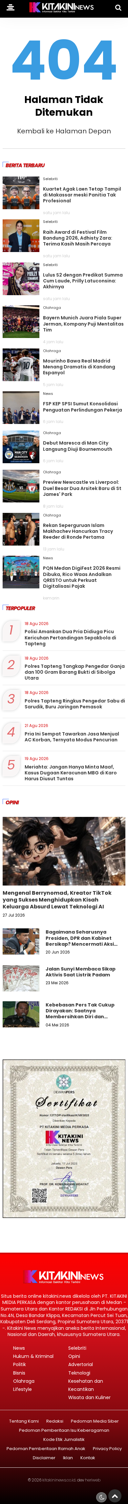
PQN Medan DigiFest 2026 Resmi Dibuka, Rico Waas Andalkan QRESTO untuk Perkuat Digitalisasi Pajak (81, 577)
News (48, 393)
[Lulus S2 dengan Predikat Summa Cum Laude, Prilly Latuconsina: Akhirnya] (21, 292)
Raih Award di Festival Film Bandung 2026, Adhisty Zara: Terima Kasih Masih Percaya (77, 238)
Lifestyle (22, 1389)
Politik (19, 1364)
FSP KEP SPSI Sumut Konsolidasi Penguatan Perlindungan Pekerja (82, 406)
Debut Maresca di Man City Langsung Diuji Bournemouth (77, 446)
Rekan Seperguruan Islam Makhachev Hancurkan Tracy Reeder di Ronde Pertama (78, 531)
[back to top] (114, 1495)
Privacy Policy (107, 1449)
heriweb (92, 1480)
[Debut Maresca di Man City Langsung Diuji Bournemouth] (21, 460)
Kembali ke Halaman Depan (64, 131)
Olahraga (52, 307)
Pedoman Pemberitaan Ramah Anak (46, 1449)
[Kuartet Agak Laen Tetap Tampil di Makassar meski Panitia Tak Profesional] (21, 206)
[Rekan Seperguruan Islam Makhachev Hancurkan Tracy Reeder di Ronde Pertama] (21, 543)
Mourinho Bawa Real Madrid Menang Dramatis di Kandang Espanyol (79, 367)
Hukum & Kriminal (33, 1356)
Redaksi (54, 1421)
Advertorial (80, 1364)
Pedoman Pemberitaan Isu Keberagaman (64, 1430)
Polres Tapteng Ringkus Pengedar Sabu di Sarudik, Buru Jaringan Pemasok (75, 704)
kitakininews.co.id (58, 1480)
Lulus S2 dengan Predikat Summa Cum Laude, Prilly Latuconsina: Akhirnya (83, 281)
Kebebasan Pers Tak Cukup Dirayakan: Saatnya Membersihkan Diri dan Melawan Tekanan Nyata (80, 1014)
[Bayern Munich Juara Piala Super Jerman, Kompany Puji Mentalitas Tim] (21, 335)
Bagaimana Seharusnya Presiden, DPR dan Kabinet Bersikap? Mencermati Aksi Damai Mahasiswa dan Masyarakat (80, 944)
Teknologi (79, 1373)
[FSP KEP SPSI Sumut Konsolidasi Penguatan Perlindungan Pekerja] (21, 421)
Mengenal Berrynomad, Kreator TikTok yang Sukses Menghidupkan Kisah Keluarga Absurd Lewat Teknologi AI (57, 899)
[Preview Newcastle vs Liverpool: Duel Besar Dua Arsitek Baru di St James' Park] (21, 500)
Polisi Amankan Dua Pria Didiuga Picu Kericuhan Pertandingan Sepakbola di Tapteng (70, 637)
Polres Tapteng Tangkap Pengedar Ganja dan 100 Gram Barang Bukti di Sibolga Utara (75, 672)
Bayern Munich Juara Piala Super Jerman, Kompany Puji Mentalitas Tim (83, 323)
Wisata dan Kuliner (89, 1397)
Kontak (87, 1458)
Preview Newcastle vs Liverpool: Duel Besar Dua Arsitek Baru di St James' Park (82, 488)
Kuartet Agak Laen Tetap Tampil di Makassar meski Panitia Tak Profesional (82, 195)
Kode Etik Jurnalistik (64, 1440)
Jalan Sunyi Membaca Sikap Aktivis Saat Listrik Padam (81, 972)
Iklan (68, 1458)
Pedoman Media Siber (95, 1421)
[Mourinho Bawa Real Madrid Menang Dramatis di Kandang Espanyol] (21, 378)
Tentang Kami (24, 1421)
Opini (74, 1356)
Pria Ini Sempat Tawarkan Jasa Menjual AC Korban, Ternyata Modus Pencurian (72, 737)
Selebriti (50, 178)
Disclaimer (44, 1458)
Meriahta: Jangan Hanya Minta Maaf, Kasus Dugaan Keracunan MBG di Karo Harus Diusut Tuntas (71, 773)
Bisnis (19, 1373)
